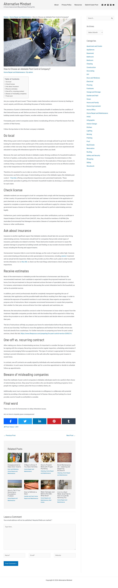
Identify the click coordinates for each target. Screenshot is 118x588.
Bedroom (90, 60)
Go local (8, 82)
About (56, 5)
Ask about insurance (12, 86)
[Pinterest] (111, 5)
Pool (88, 141)
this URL (24, 262)
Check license (10, 84)
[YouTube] (113, 5)
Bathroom (90, 57)
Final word (9, 96)
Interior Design (92, 124)
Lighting (89, 131)
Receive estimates (11, 89)
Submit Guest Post (91, 5)
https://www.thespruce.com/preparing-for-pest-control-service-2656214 (46, 333)
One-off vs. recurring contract (15, 91)
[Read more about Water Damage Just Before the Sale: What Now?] (48, 484)
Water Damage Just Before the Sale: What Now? (48, 494)
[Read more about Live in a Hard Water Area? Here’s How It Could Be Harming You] (64, 484)
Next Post (70, 435)
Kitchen (89, 127)
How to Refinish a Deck (30, 493)
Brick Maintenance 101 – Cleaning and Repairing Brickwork (64, 467)
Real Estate (90, 145)
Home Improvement (94, 106)
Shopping (90, 159)
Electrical (90, 81)
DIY (88, 74)
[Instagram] (108, 5)
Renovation (90, 148)
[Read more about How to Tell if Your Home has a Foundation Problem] (15, 484)
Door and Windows (13, 469)
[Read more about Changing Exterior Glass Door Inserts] (15, 457)
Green (89, 99)
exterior (64, 256)
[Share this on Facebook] (10, 421)
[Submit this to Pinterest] (54, 421)
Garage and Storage (94, 92)
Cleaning (43, 471)
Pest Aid (13, 178)
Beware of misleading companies (16, 94)
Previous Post (10, 435)
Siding (89, 162)
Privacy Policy (66, 5)
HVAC (89, 117)
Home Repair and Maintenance (14, 72)
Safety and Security (93, 155)
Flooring (89, 85)
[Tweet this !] (25, 421)
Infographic (91, 120)
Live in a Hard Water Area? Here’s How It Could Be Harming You (64, 495)
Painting (89, 138)
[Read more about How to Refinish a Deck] (31, 484)
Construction (91, 67)
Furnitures (90, 88)
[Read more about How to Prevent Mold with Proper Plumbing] (48, 457)
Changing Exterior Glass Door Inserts (14, 466)
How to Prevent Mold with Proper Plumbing (47, 467)
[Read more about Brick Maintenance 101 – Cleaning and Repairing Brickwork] (64, 457)
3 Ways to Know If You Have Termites (30, 466)
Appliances (90, 50)
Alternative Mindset (17, 4)
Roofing (89, 152)
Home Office (91, 110)
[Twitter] (105, 5)
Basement (90, 53)
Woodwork (90, 166)
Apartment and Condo (94, 46)
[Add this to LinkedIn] (39, 421)
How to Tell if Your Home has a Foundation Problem (14, 493)
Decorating (90, 71)
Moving (89, 134)
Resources (78, 5)
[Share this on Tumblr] (69, 421)
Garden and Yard (29, 496)
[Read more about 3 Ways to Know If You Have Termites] (31, 457)
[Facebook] (102, 5)
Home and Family (93, 102)
